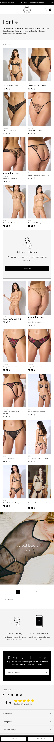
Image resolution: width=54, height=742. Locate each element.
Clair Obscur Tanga (10, 130)
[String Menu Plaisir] (39, 109)
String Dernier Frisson (11, 367)
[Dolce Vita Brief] (14, 201)
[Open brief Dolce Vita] (39, 298)
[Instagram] (4, 695)
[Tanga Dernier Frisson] (39, 345)
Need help (32, 637)
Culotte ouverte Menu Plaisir (39, 175)
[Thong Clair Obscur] (14, 64)
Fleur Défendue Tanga (11, 503)
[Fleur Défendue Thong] (39, 390)
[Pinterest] (21, 695)
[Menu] (4, 9)
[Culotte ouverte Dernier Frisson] (14, 390)
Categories (7, 722)
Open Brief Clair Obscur (37, 85)
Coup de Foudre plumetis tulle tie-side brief (39, 504)
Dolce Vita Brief (9, 223)
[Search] (45, 9)
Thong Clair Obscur (10, 85)
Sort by (39, 739)
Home (4, 599)
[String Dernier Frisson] (14, 345)
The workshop (9, 730)
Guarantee (7, 713)
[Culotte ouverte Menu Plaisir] (39, 154)
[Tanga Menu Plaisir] (14, 154)
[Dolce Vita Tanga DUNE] (14, 298)
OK (46, 672)
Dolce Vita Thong (34, 223)
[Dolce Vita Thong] (39, 201)
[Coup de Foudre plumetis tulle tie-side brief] (39, 481)
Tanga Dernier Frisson (36, 367)
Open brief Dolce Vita (36, 322)
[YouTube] (17, 695)
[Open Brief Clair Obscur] (39, 64)
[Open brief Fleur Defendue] (39, 437)
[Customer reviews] (22, 704)
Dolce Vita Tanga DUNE (12, 319)
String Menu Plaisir (35, 130)
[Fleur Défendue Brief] (14, 437)
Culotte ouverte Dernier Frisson (12, 412)
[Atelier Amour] (27, 9)
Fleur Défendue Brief (11, 458)
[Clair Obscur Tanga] (14, 109)
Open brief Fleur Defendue (38, 458)
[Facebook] (8, 695)
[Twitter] (12, 695)
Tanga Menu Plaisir (10, 178)
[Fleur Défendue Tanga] (14, 481)
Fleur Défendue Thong (36, 411)
